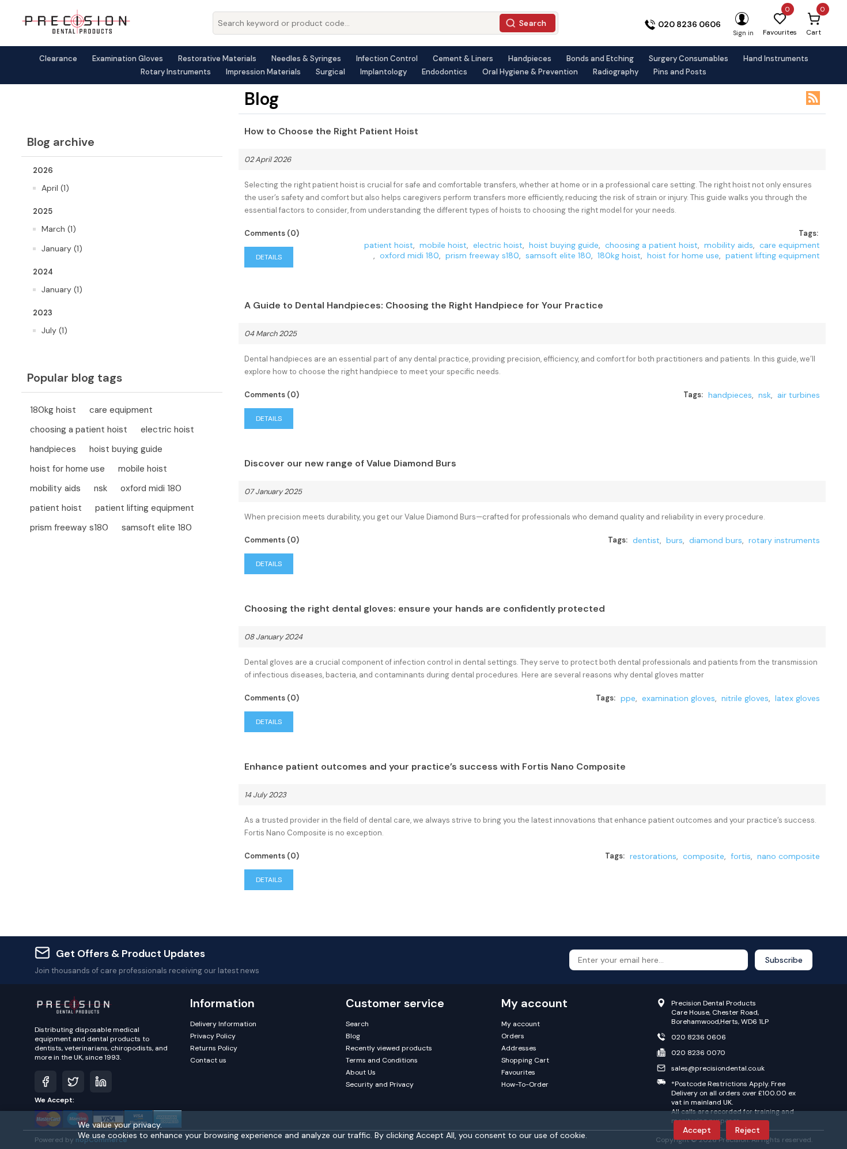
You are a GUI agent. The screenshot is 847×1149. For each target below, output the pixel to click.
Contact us (208, 1060)
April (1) (55, 188)
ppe (628, 698)
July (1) (54, 330)
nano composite (788, 856)
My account (520, 1024)
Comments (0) (271, 233)
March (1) (58, 229)
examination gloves (678, 698)
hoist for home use (67, 468)
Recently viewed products (389, 1048)
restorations (653, 856)
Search (533, 23)
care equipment (121, 410)
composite (703, 856)
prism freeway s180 (69, 527)
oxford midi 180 (150, 488)
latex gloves (797, 698)
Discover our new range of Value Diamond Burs (350, 463)
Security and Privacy (380, 1084)
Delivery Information (223, 1024)
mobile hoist (142, 468)
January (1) (61, 248)
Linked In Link (101, 1082)
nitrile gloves (745, 698)
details (269, 257)
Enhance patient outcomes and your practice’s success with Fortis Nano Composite (435, 766)
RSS (813, 98)
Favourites (518, 1072)
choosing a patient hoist (78, 429)
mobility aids (55, 488)
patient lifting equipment (144, 508)
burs (674, 540)
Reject (747, 1130)
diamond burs (715, 540)
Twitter (73, 1082)
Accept (697, 1130)
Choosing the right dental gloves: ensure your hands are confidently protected (424, 608)
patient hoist (56, 508)
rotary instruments (784, 540)
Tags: (808, 233)
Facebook (45, 1082)
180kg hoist (53, 410)
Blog (353, 1036)
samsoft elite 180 (157, 527)
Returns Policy (213, 1048)
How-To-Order (525, 1084)
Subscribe (784, 960)
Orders (512, 1036)
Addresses (518, 1048)
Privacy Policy (213, 1036)
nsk (100, 488)
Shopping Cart (525, 1060)
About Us (361, 1072)
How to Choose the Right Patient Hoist (331, 131)
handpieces (53, 449)
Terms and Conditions (382, 1060)
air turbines (798, 395)
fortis (741, 856)
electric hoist (167, 429)
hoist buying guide (125, 449)
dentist (646, 540)
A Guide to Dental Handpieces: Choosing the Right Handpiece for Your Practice (423, 305)
